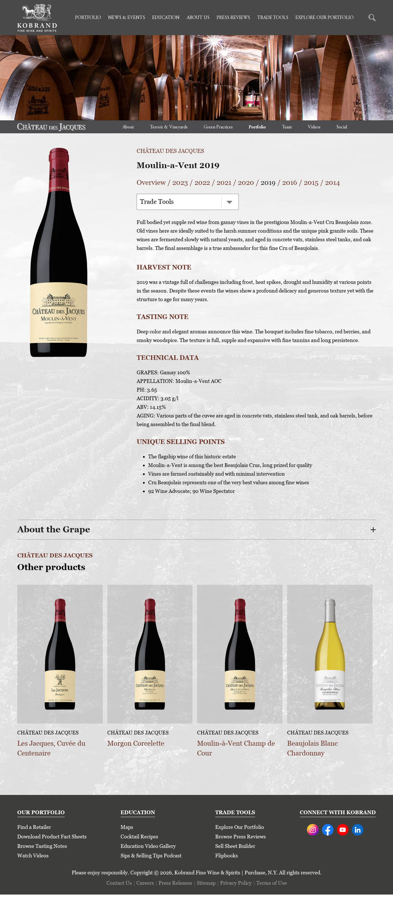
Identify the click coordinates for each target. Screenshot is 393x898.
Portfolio (88, 18)
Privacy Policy (236, 883)
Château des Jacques (170, 151)
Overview (151, 182)
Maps (127, 827)
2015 (311, 182)
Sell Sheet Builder (235, 846)
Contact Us (119, 883)
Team (287, 127)
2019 (268, 182)
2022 (202, 182)
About (128, 127)
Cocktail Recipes (139, 837)
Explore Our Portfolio (324, 18)
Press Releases (175, 883)
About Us (198, 18)
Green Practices (218, 127)
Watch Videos (33, 856)
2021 (224, 182)
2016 (289, 182)
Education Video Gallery (148, 846)
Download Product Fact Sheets (52, 837)
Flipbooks (226, 856)
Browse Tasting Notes (42, 846)
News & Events (126, 18)
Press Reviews (233, 18)
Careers (145, 883)
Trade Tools (272, 18)
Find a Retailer (34, 827)
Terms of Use (271, 883)
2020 (246, 182)
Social (341, 127)
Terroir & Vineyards (169, 127)
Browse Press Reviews (240, 837)
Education (166, 18)
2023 (180, 182)
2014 (332, 182)
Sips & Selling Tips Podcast (151, 856)
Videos (314, 127)
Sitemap (206, 883)
